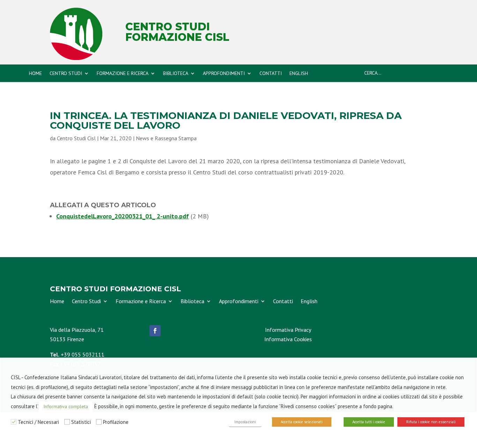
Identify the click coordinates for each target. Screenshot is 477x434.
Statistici (81, 422)
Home (35, 73)
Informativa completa (65, 406)
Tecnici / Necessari (38, 422)
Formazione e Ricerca (122, 73)
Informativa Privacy (288, 329)
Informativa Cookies (288, 339)
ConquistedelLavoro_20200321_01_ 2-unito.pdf (122, 216)
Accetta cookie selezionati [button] (302, 421)
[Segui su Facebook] (155, 330)
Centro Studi (66, 73)
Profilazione (116, 422)
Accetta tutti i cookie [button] (368, 421)
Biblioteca (175, 73)
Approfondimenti (224, 73)
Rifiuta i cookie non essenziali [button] (431, 421)
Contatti (270, 73)
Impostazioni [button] (245, 421)
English (298, 73)
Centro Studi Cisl (76, 138)
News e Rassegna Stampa (166, 138)
